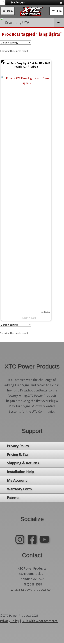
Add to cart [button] (29, 318)
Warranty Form (19, 489)
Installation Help (20, 472)
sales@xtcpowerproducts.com (32, 589)
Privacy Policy (18, 446)
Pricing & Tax (17, 455)
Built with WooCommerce (40, 621)
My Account (18, 2)
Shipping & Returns (23, 463)
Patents (13, 498)
